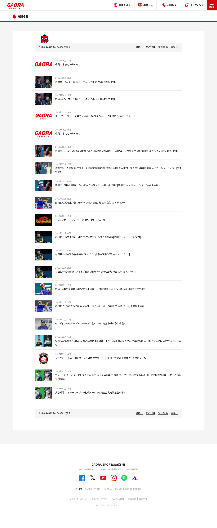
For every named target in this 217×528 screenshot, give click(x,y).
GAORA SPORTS (92, 489)
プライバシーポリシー (99, 498)
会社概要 (132, 498)
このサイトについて (78, 498)
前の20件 (150, 47)
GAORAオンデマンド (113, 489)
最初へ (139, 47)
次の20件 (163, 47)
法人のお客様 (118, 498)
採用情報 (143, 498)
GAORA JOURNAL (133, 489)
